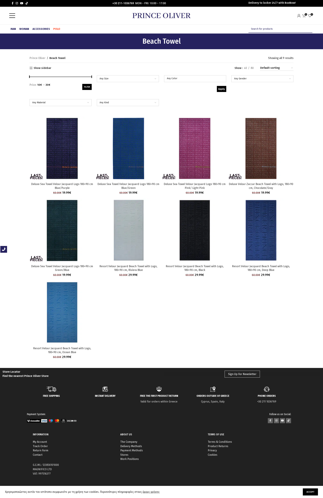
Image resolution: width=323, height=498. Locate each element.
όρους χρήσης (151, 491)
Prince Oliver (37, 58)
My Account (40, 441)
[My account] (299, 15)
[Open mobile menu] (13, 15)
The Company (128, 441)
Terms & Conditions (220, 441)
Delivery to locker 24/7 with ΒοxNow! (272, 2)
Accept (310, 492)
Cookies (212, 454)
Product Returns (218, 446)
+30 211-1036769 (123, 3)
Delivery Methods (131, 446)
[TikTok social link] (26, 3)
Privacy (212, 450)
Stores (124, 454)
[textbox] (128, 78)
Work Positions (129, 459)
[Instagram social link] (16, 3)
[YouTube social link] (21, 3)
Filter (87, 87)
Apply (221, 88)
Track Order (40, 446)
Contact (37, 454)
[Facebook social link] (12, 3)
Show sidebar (42, 68)
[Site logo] (161, 15)
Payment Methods (131, 450)
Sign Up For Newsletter (242, 374)
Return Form (40, 450)
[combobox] (128, 78)
